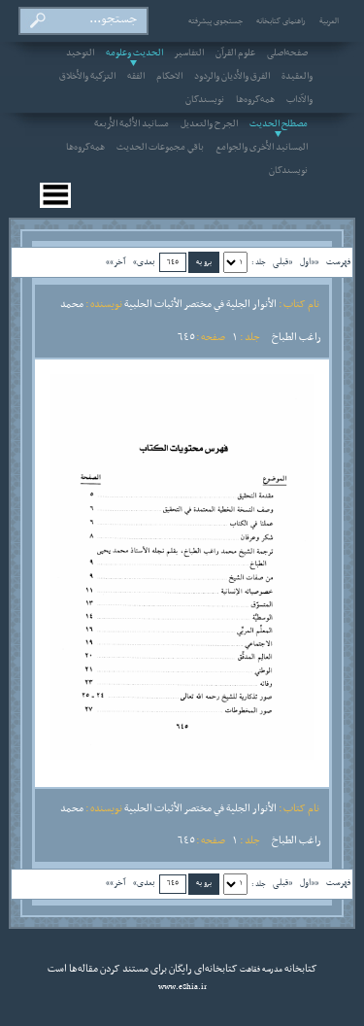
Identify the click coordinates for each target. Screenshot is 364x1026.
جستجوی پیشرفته (215, 21)
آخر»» (115, 262)
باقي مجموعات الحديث (160, 147)
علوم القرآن (235, 53)
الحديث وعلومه (134, 53)
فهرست (338, 262)
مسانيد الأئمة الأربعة (131, 124)
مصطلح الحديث (278, 124)
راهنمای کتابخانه (281, 21)
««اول (309, 262)
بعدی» (144, 262)
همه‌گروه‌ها (255, 100)
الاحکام (169, 77)
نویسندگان (204, 100)
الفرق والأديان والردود (232, 77)
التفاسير (189, 53)
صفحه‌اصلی (287, 53)
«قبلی (282, 262)
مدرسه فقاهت (260, 969)
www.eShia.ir (182, 987)
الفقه (136, 77)
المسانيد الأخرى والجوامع (261, 147)
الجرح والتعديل (209, 124)
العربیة (329, 21)
